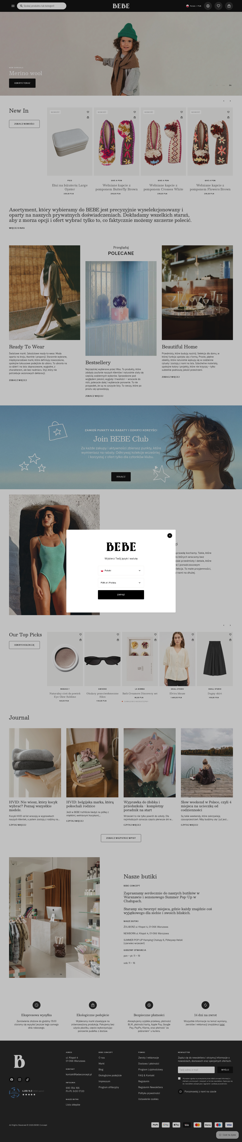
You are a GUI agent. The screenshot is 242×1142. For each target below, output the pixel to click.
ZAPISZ (121, 594)
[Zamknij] (169, 535)
